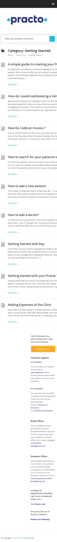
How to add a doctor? (23, 215)
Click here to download (43, 410)
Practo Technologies (19, 538)
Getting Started (35, 55)
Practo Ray (21, 55)
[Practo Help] (28, 20)
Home (10, 55)
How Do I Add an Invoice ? (26, 128)
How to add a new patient (27, 186)
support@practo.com (39, 372)
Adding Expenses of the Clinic (30, 304)
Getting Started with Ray (26, 244)
